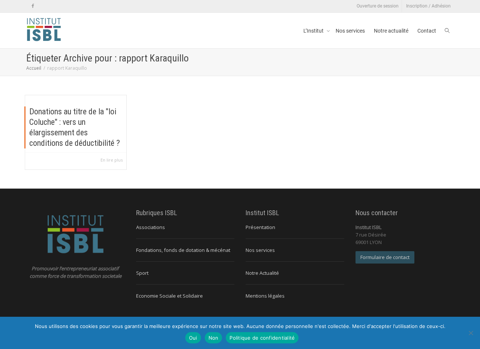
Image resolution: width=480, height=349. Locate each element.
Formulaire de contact (385, 257)
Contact (426, 31)
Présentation (260, 227)
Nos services (350, 31)
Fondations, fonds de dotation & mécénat (183, 250)
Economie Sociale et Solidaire (169, 295)
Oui (193, 338)
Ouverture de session (378, 6)
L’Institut (314, 31)
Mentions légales (265, 295)
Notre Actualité (262, 273)
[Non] (470, 333)
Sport (142, 273)
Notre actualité (391, 31)
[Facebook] (33, 6)
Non (213, 338)
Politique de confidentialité (262, 338)
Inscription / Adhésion (428, 6)
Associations (150, 227)
